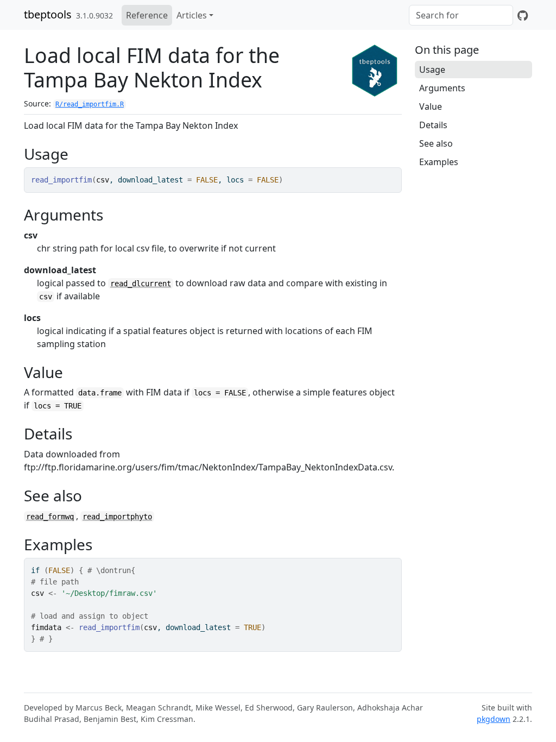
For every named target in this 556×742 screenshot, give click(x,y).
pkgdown (493, 719)
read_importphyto (117, 516)
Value (430, 106)
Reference (147, 15)
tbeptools (48, 14)
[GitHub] (522, 15)
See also (436, 143)
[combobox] (461, 15)
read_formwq (50, 516)
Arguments (442, 88)
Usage (432, 70)
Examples (438, 162)
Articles (191, 15)
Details (433, 125)
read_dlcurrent (140, 283)
